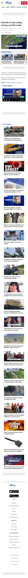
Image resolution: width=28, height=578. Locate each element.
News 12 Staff (4, 28)
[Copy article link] (10, 32)
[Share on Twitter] (8, 32)
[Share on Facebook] (5, 32)
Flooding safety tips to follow (14, 82)
